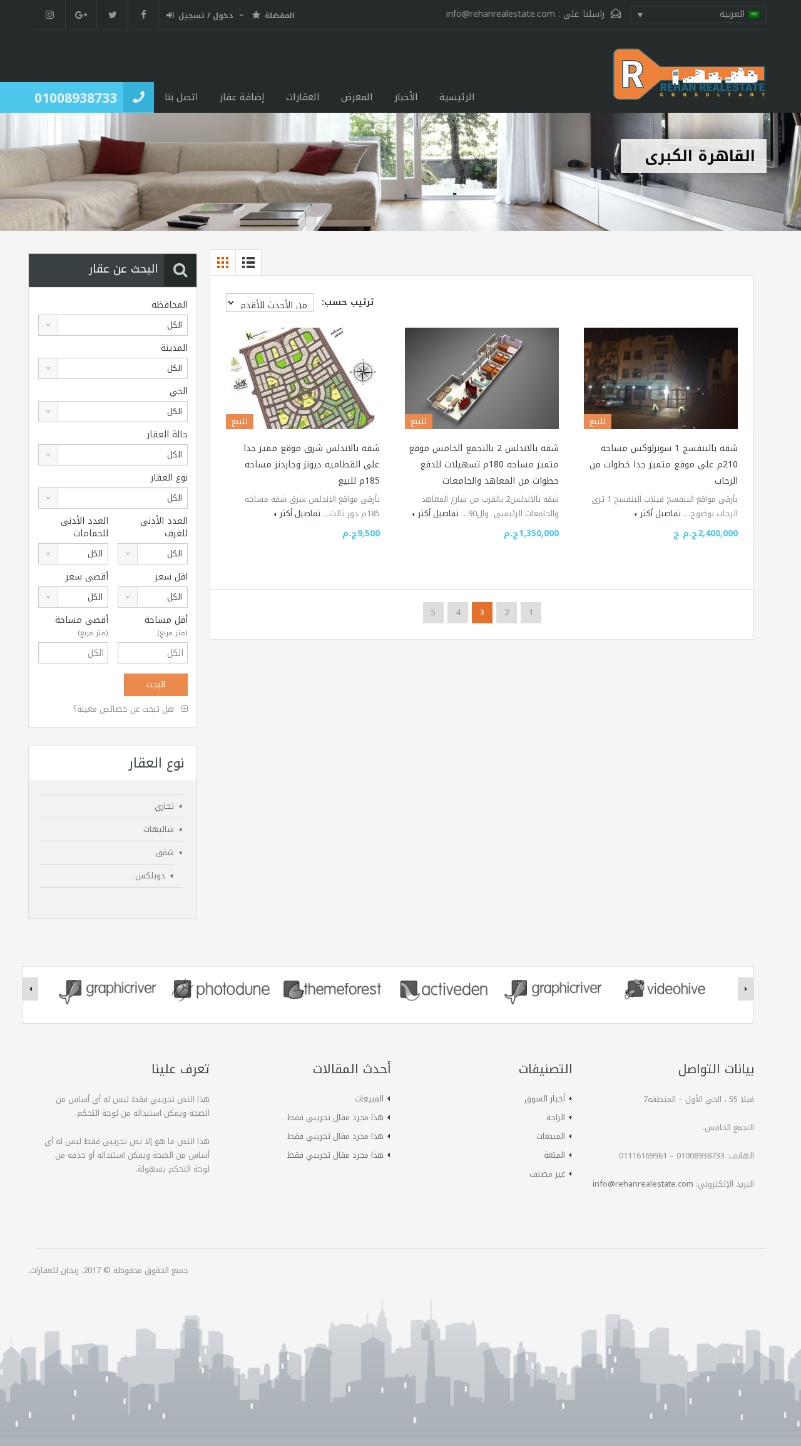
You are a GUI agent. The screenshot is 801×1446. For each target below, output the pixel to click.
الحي (179, 391)
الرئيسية (457, 97)
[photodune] (221, 988)
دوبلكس (150, 875)
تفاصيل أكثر (660, 513)
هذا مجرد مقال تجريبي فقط (335, 1117)
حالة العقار (167, 435)
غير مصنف (547, 1174)
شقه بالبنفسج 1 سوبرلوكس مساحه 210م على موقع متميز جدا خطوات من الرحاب (663, 464)
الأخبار (406, 97)
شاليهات (158, 829)
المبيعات (550, 1136)
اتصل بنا (181, 97)
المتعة (554, 1155)
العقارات (303, 97)
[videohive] (666, 988)
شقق (165, 852)
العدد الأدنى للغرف (164, 527)
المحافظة (169, 305)
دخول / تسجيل (205, 16)
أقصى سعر (87, 577)
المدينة (174, 348)
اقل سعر (171, 577)
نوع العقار (169, 478)
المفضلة (280, 16)
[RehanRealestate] (690, 80)
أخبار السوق (544, 1098)
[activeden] (443, 988)
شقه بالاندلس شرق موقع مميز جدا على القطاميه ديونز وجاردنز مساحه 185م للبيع (311, 464)
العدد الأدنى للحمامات (84, 527)
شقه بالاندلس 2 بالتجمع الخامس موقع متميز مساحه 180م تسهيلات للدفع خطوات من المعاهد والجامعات (484, 464)
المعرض (357, 97)
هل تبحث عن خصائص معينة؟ (124, 709)
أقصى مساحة (81, 626)
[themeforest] (332, 988)
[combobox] (113, 325)
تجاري (164, 806)
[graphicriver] (109, 988)
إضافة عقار (242, 97)
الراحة (555, 1117)
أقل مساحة (166, 626)
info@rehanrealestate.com (500, 14)
